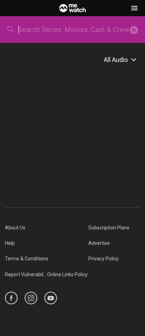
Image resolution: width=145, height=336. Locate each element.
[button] (134, 8)
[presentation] (134, 29)
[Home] (72, 8)
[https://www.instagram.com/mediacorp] (31, 298)
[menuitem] (46, 228)
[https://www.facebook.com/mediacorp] (11, 298)
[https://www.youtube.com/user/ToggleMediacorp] (50, 298)
